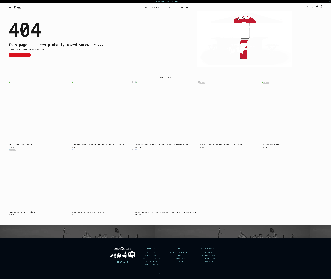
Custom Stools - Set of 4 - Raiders (22, 212)
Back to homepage (19, 55)
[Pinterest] (127, 262)
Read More (175, 1)
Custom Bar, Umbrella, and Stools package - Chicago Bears (220, 145)
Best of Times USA (175, 273)
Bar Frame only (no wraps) (271, 145)
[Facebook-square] (118, 262)
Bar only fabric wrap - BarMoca (20, 145)
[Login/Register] (312, 7)
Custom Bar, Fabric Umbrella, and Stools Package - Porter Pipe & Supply (162, 145)
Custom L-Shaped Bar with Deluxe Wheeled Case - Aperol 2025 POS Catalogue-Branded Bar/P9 (165, 212)
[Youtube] (124, 262)
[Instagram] (121, 262)
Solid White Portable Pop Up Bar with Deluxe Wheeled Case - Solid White (99, 145)
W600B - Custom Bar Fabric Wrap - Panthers (88, 212)
